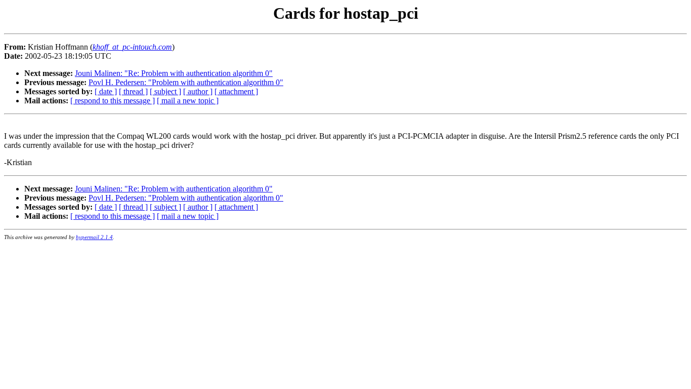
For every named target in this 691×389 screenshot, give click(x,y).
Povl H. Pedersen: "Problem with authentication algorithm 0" (186, 82)
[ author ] (197, 91)
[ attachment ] (236, 91)
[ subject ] (165, 91)
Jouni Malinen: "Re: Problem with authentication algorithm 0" (174, 73)
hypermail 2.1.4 (94, 237)
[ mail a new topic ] (188, 100)
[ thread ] (133, 91)
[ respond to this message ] (112, 100)
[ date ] (106, 91)
